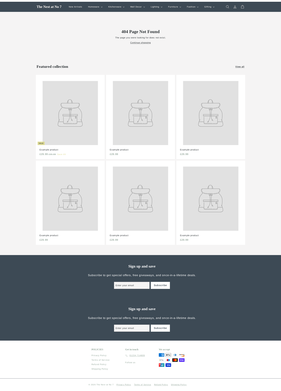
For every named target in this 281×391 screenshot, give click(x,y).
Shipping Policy (99, 369)
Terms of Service (100, 360)
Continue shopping (140, 42)
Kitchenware (115, 7)
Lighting (155, 7)
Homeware (94, 7)
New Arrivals (75, 7)
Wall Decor (136, 7)
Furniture (173, 7)
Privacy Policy (99, 355)
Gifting (208, 7)
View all (239, 66)
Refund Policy (98, 364)
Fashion (191, 7)
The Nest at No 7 (49, 7)
